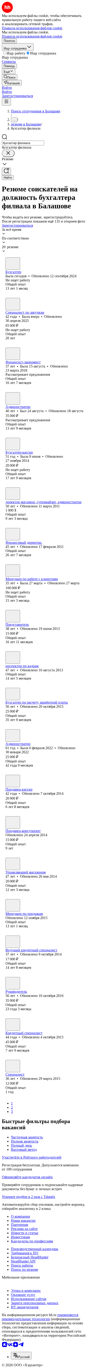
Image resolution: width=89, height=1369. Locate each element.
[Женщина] (12, 263)
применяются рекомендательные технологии (40, 1317)
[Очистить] (8, 153)
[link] (9, 77)
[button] (7, 88)
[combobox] (23, 143)
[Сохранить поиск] (6, 171)
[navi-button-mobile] (6, 102)
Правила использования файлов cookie (32, 36)
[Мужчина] (12, 398)
